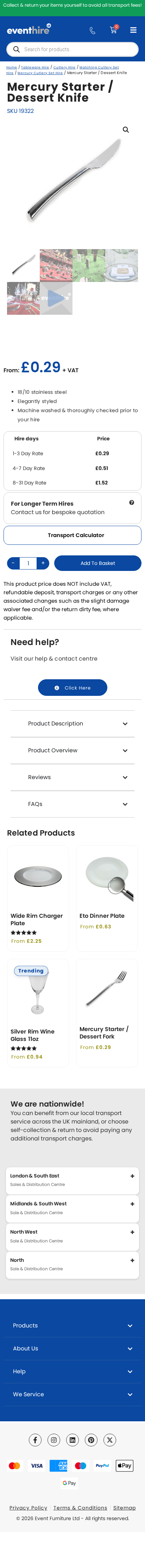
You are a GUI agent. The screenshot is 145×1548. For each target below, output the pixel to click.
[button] (126, 130)
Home (11, 67)
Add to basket (98, 563)
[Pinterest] (91, 1440)
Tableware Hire (35, 67)
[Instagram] (54, 1440)
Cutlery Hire (64, 67)
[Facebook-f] (35, 1440)
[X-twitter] (109, 1440)
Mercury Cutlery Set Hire (40, 73)
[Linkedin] (72, 1440)
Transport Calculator (76, 535)
